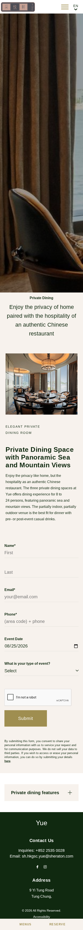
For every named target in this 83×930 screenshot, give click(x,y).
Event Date (13, 639)
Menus (25, 924)
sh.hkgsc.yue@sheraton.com (47, 856)
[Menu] (65, 7)
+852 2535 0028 (50, 850)
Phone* (10, 614)
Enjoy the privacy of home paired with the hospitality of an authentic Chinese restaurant (41, 320)
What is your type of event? (27, 663)
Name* (9, 546)
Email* (9, 590)
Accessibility (41, 916)
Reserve (57, 924)
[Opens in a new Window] (37, 867)
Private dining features (35, 792)
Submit (25, 718)
